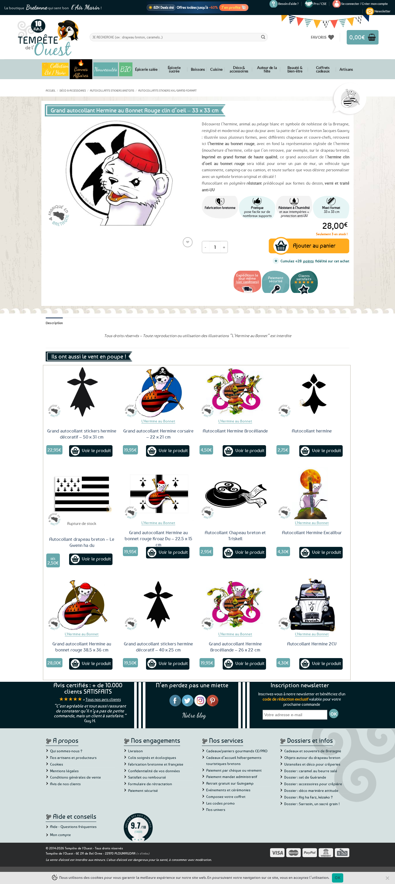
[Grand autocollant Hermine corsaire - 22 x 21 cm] (158, 392)
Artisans (346, 69)
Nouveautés (105, 69)
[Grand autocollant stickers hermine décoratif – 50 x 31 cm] (81, 392)
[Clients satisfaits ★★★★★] (304, 293)
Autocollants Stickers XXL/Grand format (167, 90)
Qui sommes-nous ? (66, 751)
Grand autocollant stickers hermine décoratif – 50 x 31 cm (81, 434)
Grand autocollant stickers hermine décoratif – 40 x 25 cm (158, 647)
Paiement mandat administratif (231, 776)
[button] (364, 4)
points (308, 261)
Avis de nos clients (65, 783)
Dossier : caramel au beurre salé (310, 770)
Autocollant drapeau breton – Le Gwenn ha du (81, 542)
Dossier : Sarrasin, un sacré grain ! (312, 803)
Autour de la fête (267, 69)
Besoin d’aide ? (288, 3)
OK (337, 877)
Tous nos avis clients (103, 699)
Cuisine (216, 69)
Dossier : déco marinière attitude (311, 790)
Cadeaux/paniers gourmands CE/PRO (236, 751)
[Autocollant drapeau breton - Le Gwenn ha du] (81, 493)
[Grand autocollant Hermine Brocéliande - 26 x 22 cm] (235, 604)
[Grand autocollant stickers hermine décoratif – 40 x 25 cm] (158, 604)
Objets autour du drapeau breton (312, 757)
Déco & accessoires (239, 69)
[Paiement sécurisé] (275, 293)
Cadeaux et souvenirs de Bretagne (312, 751)
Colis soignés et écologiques (152, 757)
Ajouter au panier (314, 245)
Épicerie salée (146, 69)
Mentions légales (64, 770)
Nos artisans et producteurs (73, 757)
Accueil (51, 90)
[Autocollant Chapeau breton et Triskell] (235, 493)
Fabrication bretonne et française (155, 764)
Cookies (56, 764)
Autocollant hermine (312, 431)
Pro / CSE (319, 3)
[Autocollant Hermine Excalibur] (312, 493)
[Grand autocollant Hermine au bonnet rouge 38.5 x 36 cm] (81, 604)
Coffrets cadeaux (323, 69)
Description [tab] (54, 323)
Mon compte (60, 834)
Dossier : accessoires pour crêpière (313, 783)
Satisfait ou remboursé (147, 777)
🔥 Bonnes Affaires (80, 69)
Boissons (198, 69)
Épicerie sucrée (174, 69)
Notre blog (194, 715)
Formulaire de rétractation (150, 783)
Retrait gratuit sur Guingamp (230, 783)
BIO (125, 69)
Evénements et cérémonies (228, 790)
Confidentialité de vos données (154, 770)
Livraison (135, 751)
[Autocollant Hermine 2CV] (312, 604)
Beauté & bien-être (294, 69)
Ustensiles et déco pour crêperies (312, 764)
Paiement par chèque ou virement (234, 770)
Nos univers (215, 809)
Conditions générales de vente (75, 777)
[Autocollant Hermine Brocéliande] (235, 392)
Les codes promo (220, 803)
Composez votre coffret (226, 796)
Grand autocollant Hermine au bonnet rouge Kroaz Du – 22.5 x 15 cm (158, 538)
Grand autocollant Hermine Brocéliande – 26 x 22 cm (235, 647)
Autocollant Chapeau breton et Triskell (235, 535)
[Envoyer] (263, 37)
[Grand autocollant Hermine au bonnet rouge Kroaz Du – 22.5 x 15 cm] (158, 493)
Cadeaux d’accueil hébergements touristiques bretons (233, 760)
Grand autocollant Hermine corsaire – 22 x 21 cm (158, 434)
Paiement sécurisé (143, 790)
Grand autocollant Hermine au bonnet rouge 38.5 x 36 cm (81, 647)
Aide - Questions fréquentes (73, 826)
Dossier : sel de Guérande (305, 777)
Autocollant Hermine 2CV (312, 644)
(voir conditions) (247, 281)
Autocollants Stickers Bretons (112, 90)
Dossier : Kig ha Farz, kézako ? (308, 797)
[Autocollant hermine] (312, 392)
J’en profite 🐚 (234, 7)
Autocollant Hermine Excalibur (312, 532)
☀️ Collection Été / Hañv (55, 69)
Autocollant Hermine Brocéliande (235, 431)
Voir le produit (96, 450)
